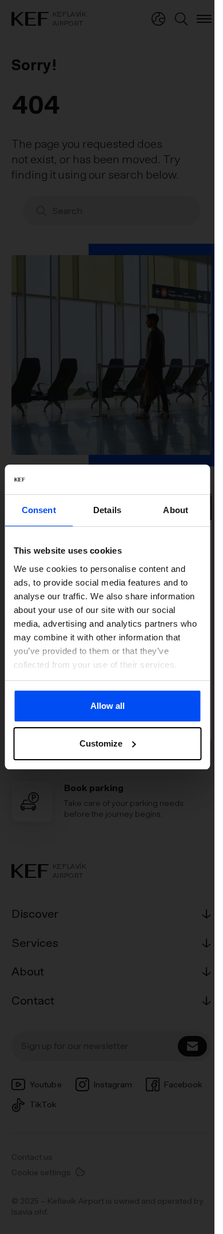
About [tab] (175, 510)
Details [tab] (107, 510)
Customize (100, 743)
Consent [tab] (39, 510)
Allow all (107, 706)
